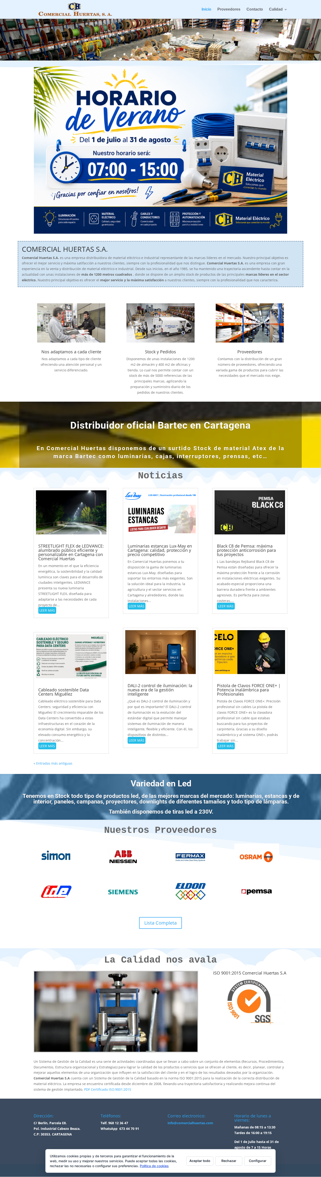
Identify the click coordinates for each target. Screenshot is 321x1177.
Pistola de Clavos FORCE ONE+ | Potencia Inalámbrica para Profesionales (249, 690)
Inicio (206, 9)
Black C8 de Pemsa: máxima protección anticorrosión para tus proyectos (246, 550)
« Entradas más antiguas (53, 763)
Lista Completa (160, 923)
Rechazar (228, 1161)
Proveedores (228, 9)
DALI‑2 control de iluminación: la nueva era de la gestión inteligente (160, 690)
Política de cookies (154, 1166)
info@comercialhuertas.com (190, 1123)
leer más (47, 610)
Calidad (276, 9)
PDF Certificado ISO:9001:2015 (107, 1089)
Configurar (257, 1161)
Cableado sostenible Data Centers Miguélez (63, 692)
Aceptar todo (199, 1161)
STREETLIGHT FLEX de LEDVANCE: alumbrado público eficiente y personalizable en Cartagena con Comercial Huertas (71, 552)
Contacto (255, 9)
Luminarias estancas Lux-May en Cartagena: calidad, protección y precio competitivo (160, 550)
